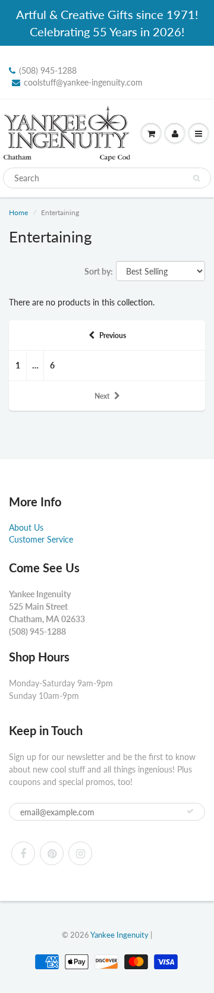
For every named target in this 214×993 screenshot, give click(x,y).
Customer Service (41, 539)
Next (102, 396)
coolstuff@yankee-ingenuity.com (83, 82)
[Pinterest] (52, 853)
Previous (112, 335)
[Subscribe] (190, 811)
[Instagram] (80, 853)
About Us (26, 527)
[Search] (196, 178)
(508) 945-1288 (48, 70)
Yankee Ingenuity (119, 935)
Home (18, 212)
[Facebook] (23, 853)
